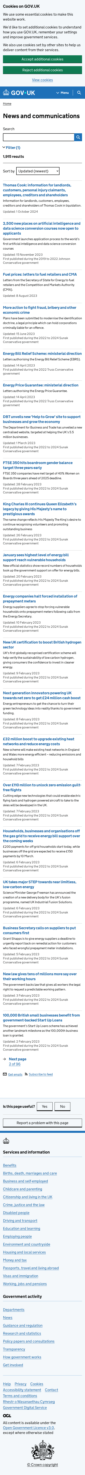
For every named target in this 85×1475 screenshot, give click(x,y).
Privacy (20, 1384)
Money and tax (15, 1260)
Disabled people (16, 1212)
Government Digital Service (25, 1407)
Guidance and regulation (22, 1325)
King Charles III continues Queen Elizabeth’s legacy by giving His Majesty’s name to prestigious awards (39, 509)
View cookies (42, 80)
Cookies (36, 1384)
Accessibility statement (22, 1390)
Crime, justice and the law (24, 1205)
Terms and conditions (20, 1395)
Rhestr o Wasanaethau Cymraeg (29, 1401)
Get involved (13, 1365)
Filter (13, 147)
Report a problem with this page (42, 1123)
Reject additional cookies (42, 70)
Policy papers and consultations (29, 1341)
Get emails (15, 1074)
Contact (51, 1390)
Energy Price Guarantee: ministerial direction (40, 385)
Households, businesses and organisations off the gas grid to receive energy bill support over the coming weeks (41, 836)
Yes (47, 1106)
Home (7, 103)
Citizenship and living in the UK (27, 1197)
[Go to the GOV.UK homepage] (19, 92)
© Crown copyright (42, 1464)
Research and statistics (22, 1333)
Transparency (14, 1349)
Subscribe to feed (41, 1074)
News (7, 1317)
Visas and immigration (20, 1276)
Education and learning (21, 1228)
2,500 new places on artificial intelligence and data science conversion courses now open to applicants (41, 228)
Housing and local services (24, 1252)
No (65, 1106)
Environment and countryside (26, 1244)
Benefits (9, 1165)
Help (7, 1384)
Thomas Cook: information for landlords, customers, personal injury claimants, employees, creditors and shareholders (37, 190)
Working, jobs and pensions (25, 1283)
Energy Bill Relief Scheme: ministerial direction (42, 353)
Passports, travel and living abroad (31, 1268)
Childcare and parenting (22, 1189)
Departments (14, 1309)
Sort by (9, 171)
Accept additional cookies (42, 59)
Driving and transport (20, 1220)
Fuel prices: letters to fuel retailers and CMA (40, 274)
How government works (22, 1357)
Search (30, 129)
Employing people (17, 1236)
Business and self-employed (25, 1181)
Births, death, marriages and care (30, 1173)
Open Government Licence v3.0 (28, 1427)
